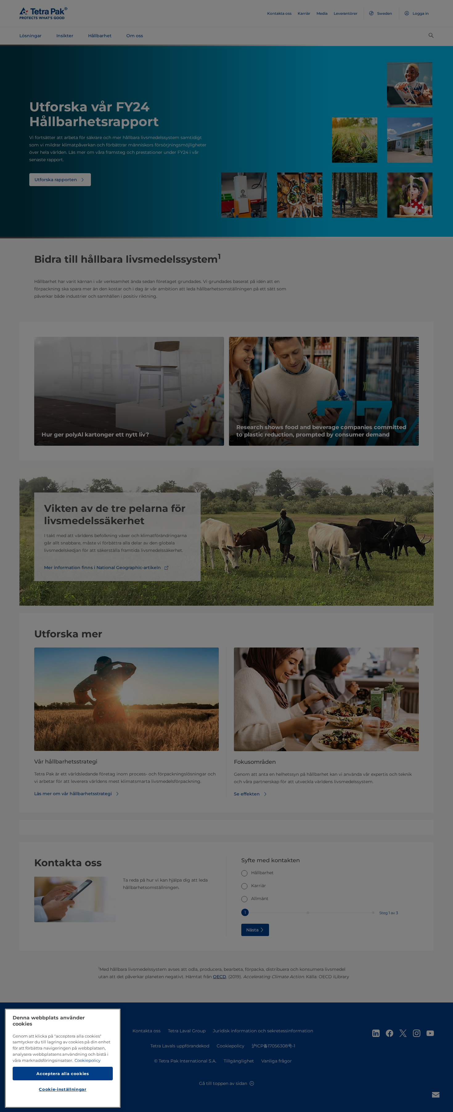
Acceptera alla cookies (62, 1073)
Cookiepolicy (87, 1060)
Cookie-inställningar (62, 1089)
